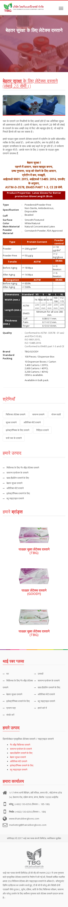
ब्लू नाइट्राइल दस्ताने (15, 498)
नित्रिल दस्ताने (42, 430)
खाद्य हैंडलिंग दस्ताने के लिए (18, 477)
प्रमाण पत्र (11, 708)
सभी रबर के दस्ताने (14, 438)
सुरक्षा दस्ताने (11, 422)
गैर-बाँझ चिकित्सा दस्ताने (20, 744)
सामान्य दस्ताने (38, 414)
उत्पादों (40, 673)
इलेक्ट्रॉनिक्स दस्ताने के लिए (18, 493)
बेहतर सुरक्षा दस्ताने (14, 483)
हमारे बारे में (42, 708)
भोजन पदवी (56, 414)
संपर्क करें (10, 714)
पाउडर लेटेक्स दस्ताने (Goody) (34, 592)
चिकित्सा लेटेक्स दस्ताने (15, 414)
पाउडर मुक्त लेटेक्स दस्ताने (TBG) (34, 551)
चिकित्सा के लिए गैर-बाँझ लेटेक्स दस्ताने (23, 467)
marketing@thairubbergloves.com (27, 824)
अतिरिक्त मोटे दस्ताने (32, 422)
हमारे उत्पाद (11, 727)
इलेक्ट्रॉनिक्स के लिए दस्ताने (17, 430)
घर (7, 673)
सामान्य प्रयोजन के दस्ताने (17, 472)
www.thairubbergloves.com (24, 818)
